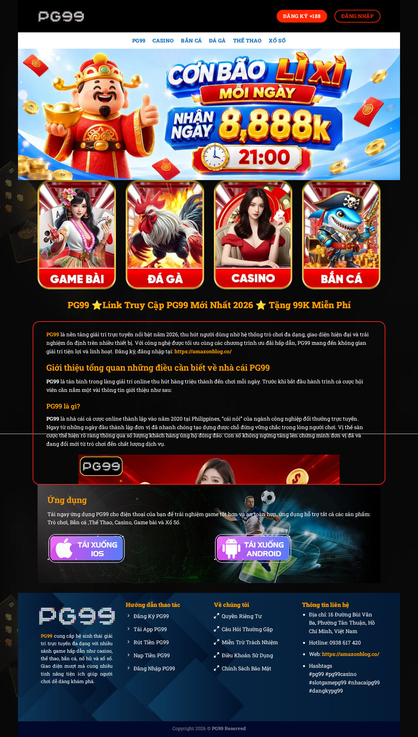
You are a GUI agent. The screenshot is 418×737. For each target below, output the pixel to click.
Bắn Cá (191, 40)
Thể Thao (247, 40)
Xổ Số (277, 40)
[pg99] (70, 16)
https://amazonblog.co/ (203, 351)
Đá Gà (217, 40)
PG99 (138, 40)
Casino (163, 40)
